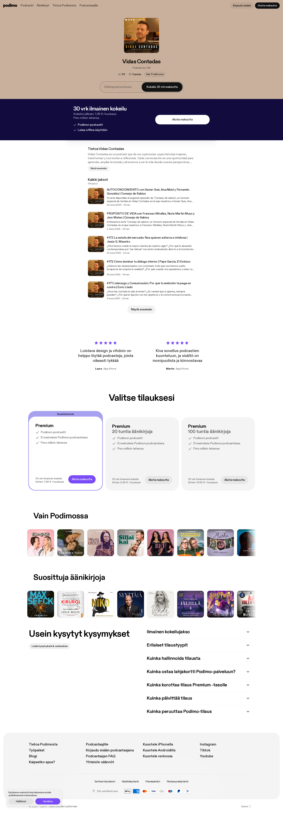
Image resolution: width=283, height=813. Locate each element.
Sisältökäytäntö (130, 781)
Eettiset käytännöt (105, 781)
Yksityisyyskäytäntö (177, 781)
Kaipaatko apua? (42, 762)
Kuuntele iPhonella (158, 744)
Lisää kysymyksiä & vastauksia (49, 646)
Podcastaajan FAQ (100, 756)
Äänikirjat (43, 5)
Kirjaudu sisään (242, 5)
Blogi (33, 756)
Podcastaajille (88, 5)
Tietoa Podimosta (64, 5)
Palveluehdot (152, 781)
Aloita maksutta (267, 5)
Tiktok (205, 750)
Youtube (206, 756)
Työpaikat (37, 750)
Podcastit (26, 5)
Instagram (208, 744)
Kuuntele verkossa (157, 756)
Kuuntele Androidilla (159, 750)
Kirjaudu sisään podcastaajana (110, 750)
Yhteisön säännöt (100, 762)
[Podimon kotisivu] (10, 5)
